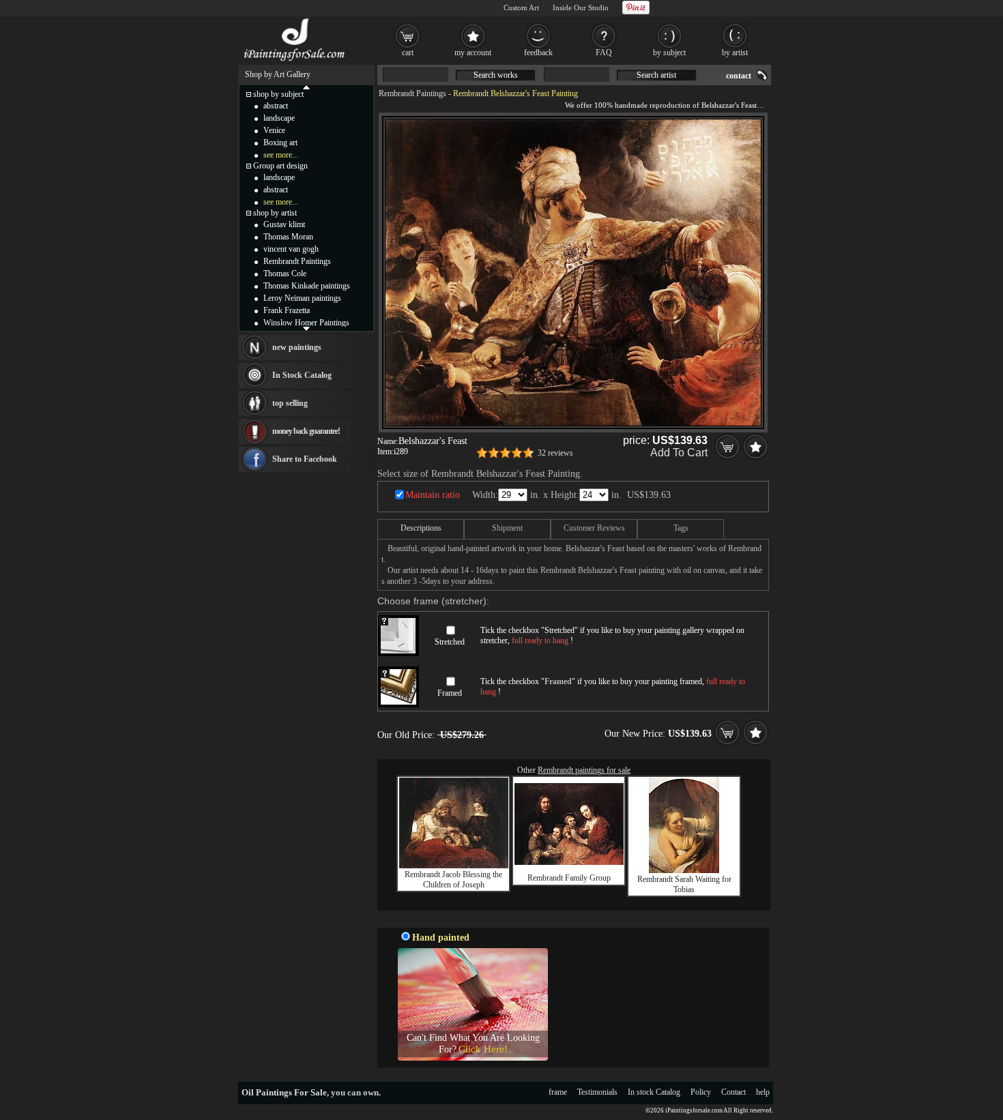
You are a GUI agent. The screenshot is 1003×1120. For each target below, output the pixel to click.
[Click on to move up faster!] (306, 86)
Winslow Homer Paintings (306, 322)
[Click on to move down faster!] (306, 328)
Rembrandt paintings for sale (584, 770)
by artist (735, 52)
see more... (280, 155)
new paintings (296, 347)
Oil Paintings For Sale (284, 1092)
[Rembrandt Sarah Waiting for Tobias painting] (684, 870)
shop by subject (278, 94)
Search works (496, 75)
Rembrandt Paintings (412, 93)
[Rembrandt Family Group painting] (569, 862)
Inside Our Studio (581, 7)
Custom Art (521, 7)
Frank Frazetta (286, 310)
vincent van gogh (291, 249)
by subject (669, 52)
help (763, 1092)
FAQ (604, 52)
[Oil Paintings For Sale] (295, 61)
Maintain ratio (432, 495)
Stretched (450, 642)
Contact (733, 1092)
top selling (290, 403)
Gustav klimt (284, 224)
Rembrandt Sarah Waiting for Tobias (684, 884)
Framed (449, 693)
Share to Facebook (304, 459)
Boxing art (280, 142)
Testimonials (597, 1092)
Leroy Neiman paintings (302, 298)
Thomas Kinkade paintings (306, 286)
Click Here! (483, 1049)
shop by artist (275, 213)
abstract (275, 105)
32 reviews (555, 453)
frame (558, 1092)
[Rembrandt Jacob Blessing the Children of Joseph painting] (453, 865)
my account (472, 52)
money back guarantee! (306, 431)
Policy (701, 1092)
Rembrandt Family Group (569, 878)
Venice (274, 130)
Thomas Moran (288, 236)
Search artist (656, 75)
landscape (279, 118)
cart (407, 52)
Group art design (280, 166)
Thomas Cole (284, 273)
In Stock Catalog (302, 375)
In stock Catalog (654, 1092)
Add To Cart (679, 452)
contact (738, 75)
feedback (538, 52)
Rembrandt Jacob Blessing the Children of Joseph (453, 879)
